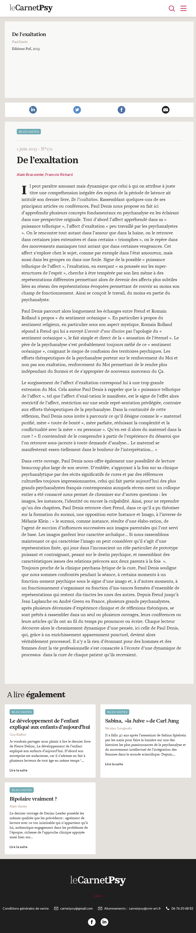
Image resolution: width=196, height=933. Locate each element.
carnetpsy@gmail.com (76, 908)
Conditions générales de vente (26, 908)
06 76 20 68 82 (182, 908)
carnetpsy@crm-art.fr (145, 908)
